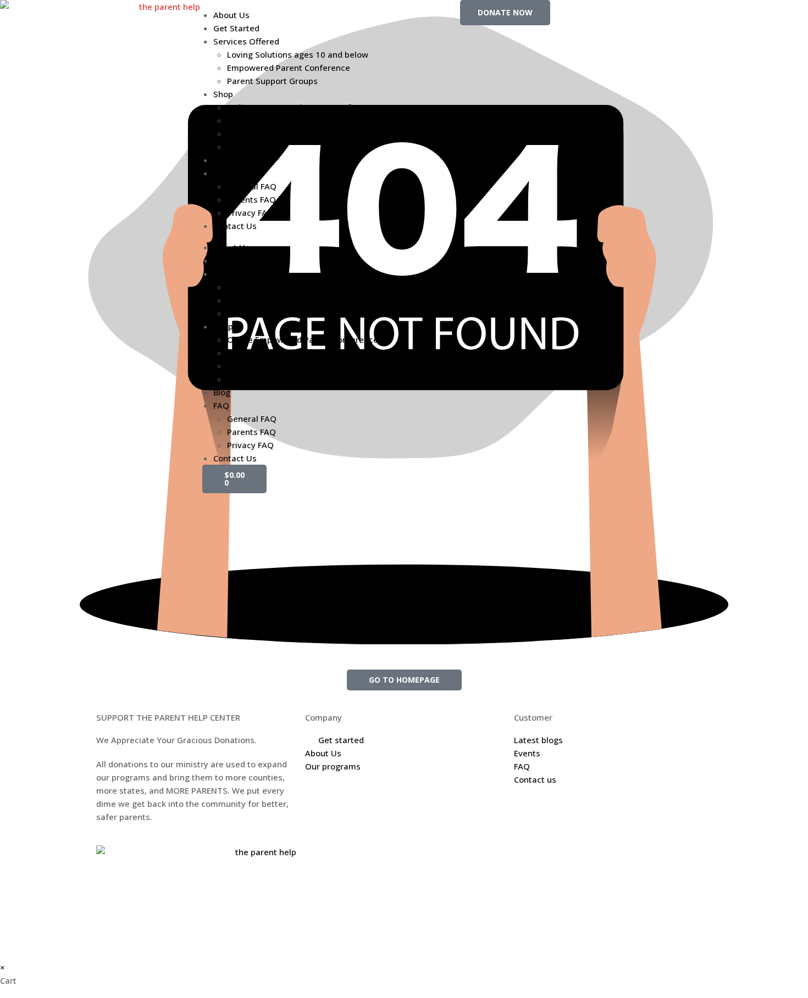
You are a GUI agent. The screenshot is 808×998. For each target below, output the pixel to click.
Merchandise (252, 133)
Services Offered (246, 41)
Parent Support (257, 120)
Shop (223, 93)
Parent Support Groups (272, 80)
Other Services (256, 146)
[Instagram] (649, 13)
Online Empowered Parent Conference (302, 107)
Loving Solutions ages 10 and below (297, 54)
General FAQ (251, 186)
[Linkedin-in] (679, 13)
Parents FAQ (251, 199)
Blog (221, 159)
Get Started (236, 28)
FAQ (221, 173)
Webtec (475, 851)
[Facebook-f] (620, 13)
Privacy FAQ (250, 212)
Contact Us (235, 225)
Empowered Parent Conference (288, 67)
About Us (231, 14)
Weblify (434, 851)
